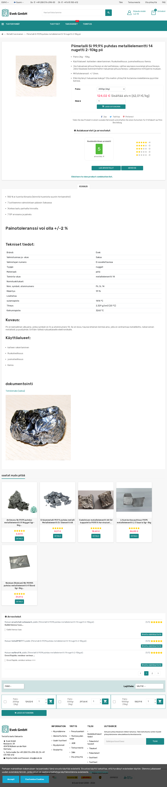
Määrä (78, 101)
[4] (144, 142)
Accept (10, 779)
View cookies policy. (98, 772)
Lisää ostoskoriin (51, 701)
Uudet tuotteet (60, 741)
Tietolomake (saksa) (15, 391)
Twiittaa (116, 117)
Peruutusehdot (77, 731)
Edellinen (140, 673)
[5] (146, 142)
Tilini (121, 2)
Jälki (73, 752)
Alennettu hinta (60, 736)
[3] (141, 142)
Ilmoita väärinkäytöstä (151, 634)
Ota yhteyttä (151, 2)
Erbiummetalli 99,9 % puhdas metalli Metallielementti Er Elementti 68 (58, 521)
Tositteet (93, 762)
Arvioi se (132, 168)
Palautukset (94, 753)
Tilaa (155, 741)
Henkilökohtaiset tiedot (94, 735)
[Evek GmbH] (14, 12)
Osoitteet (93, 758)
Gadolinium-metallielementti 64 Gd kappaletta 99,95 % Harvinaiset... (95, 521)
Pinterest (130, 117)
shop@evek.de (36, 758)
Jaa (105, 117)
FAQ (163, 2)
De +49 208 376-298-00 (43, 2)
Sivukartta (57, 750)
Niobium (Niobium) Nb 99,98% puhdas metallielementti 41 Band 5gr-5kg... (19, 585)
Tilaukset (93, 748)
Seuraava (158, 673)
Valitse (141, 686)
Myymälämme (59, 731)
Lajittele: (129, 686)
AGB (73, 743)
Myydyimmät (58, 745)
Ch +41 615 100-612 (68, 2)
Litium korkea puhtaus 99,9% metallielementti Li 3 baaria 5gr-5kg (134, 521)
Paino (77, 89)
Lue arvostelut (106, 168)
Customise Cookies (34, 779)
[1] (137, 142)
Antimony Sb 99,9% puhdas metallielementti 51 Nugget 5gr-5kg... (19, 522)
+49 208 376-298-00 (28, 752)
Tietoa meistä (134, 2)
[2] (139, 142)
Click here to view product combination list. (92, 177)
